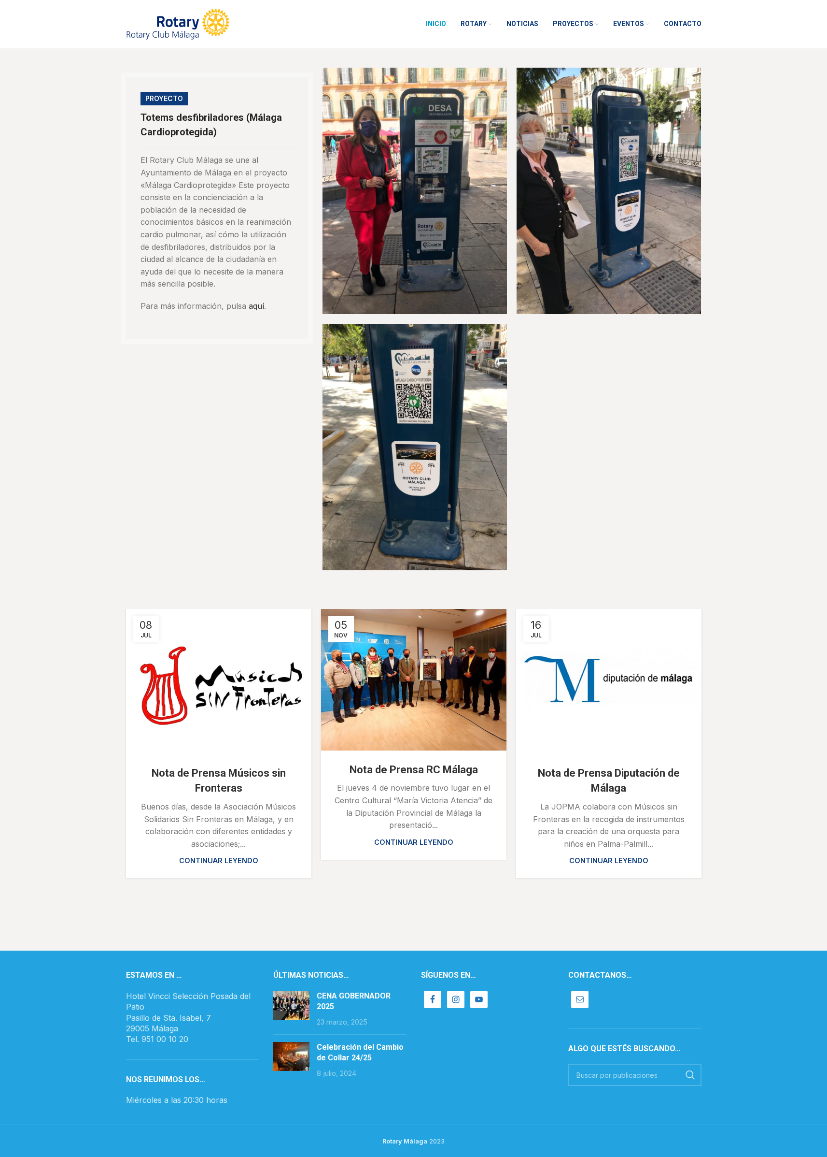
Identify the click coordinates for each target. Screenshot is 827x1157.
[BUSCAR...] (690, 1075)
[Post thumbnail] (291, 1009)
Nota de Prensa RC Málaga (414, 770)
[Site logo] (178, 23)
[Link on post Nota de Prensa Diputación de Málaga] (608, 681)
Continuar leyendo (218, 860)
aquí (256, 306)
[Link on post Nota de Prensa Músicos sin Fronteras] (218, 681)
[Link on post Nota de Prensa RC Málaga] (413, 680)
